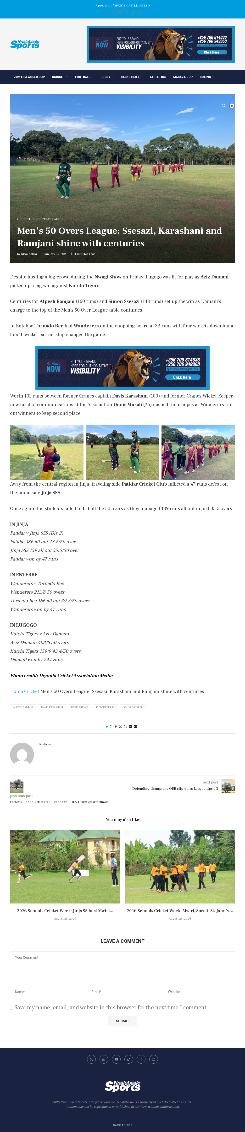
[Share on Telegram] (130, 727)
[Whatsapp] (112, 12)
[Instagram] (139, 12)
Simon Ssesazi (132, 707)
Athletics (158, 77)
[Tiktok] (126, 12)
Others (52, 91)
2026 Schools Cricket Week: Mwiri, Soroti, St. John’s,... (180, 911)
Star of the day (26, 91)
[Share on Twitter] (120, 727)
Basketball (130, 77)
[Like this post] (110, 727)
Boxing (205, 77)
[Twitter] (105, 12)
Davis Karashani (52, 707)
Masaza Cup (183, 77)
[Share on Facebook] (116, 727)
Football (82, 77)
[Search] (223, 106)
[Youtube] (119, 12)
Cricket (58, 77)
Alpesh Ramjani (23, 707)
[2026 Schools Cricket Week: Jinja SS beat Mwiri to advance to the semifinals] (65, 866)
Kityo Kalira (29, 254)
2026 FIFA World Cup (29, 77)
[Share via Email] (135, 727)
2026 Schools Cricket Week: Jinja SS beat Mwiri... (65, 911)
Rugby (105, 77)
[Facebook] (133, 12)
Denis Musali (79, 707)
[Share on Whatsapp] (125, 727)
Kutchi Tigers (105, 707)
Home (16, 691)
